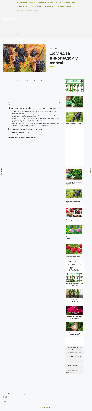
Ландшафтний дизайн (70, 2)
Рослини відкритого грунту (45, 2)
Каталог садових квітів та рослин (74, 348)
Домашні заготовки (37, 6)
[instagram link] (4, 397)
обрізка (13, 132)
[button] (18, 35)
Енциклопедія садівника (64, 6)
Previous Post (1, 171)
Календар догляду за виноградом (71, 366)
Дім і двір (58, 2)
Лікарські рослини (50, 6)
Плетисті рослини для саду (74, 356)
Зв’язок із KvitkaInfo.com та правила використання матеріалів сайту (21, 393)
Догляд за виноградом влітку (73, 123)
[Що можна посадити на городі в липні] (74, 102)
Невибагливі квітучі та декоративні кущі (72, 360)
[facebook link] (6, 397)
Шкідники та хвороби (23, 6)
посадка (14, 134)
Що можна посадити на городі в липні (73, 183)
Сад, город (32, 2)
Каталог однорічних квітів (74, 352)
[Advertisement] (52, 22)
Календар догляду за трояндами (71, 371)
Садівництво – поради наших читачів (27, 10)
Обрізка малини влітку (73, 256)
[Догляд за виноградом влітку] (74, 117)
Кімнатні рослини (22, 2)
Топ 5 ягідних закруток (73, 220)
